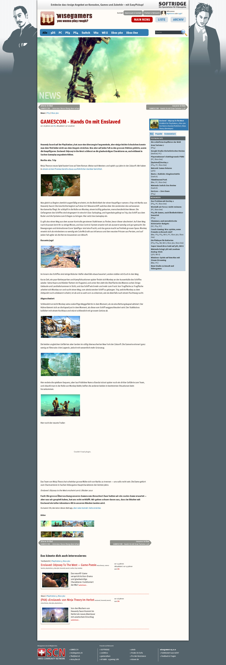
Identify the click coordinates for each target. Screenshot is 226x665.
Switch (86, 32)
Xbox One (132, 32)
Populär (158, 134)
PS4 (75, 32)
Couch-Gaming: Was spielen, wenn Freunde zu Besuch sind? (167, 233)
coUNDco (104, 653)
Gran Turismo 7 (157, 146)
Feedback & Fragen (168, 656)
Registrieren (170, 14)
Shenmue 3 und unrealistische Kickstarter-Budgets (164, 223)
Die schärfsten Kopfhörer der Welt (166, 142)
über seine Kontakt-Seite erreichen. (87, 508)
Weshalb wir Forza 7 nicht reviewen (166, 208)
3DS (53, 32)
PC (60, 32)
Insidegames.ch (76, 653)
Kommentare (170, 134)
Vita (96, 32)
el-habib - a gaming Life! (110, 659)
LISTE (161, 19)
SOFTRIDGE (105, 649)
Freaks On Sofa (137, 653)
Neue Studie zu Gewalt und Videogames (162, 267)
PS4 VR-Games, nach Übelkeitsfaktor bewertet (167, 215)
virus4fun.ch (75, 659)
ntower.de (135, 659)
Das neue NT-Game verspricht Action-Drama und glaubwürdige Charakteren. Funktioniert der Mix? (82, 579)
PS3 (67, 32)
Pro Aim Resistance (138, 656)
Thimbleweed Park (159, 181)
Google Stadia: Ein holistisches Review (168, 152)
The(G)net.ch (75, 656)
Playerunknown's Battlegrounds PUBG (167, 157)
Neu (151, 134)
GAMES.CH (74, 649)
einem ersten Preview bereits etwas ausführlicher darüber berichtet (72, 169)
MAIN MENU (142, 19)
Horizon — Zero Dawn (160, 192)
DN (54, 126)
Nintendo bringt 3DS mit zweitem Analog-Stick (165, 252)
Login (180, 14)
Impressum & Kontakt (133, 13)
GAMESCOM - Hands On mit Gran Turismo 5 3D (167, 107)
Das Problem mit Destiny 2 (162, 202)
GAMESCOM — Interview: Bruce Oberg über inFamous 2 (62, 107)
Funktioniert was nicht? (170, 653)
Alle (45, 32)
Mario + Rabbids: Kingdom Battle (165, 175)
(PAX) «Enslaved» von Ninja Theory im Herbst (67, 599)
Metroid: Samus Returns (161, 169)
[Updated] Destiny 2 (159, 163)
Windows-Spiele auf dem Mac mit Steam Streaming (165, 260)
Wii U (105, 32)
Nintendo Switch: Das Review (163, 186)
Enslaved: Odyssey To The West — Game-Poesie (68, 565)
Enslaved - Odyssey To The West (171, 121)
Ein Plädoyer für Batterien (167, 241)
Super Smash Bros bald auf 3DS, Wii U (167, 246)
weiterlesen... (83, 585)
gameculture (105, 656)
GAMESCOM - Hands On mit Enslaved (80, 121)
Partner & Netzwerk (152, 13)
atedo (133, 649)
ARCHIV (178, 19)
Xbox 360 (117, 32)
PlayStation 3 (57, 561)
